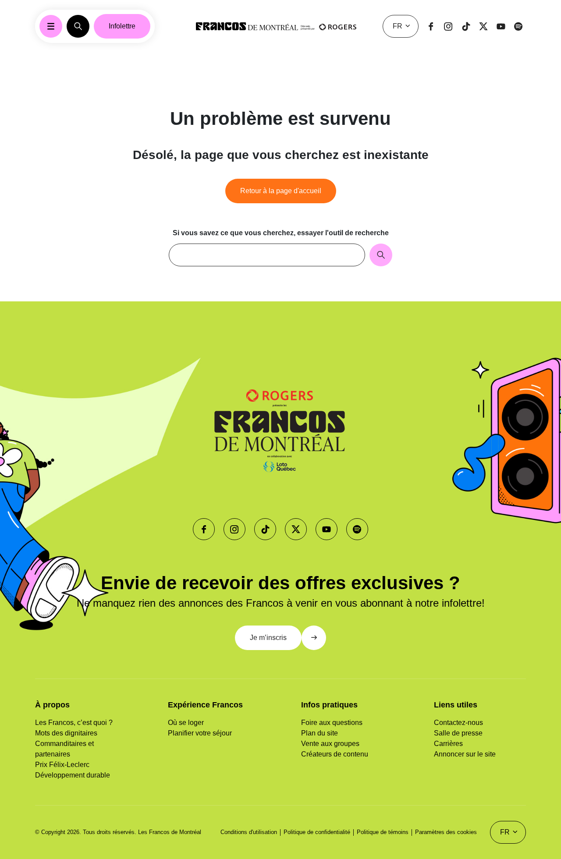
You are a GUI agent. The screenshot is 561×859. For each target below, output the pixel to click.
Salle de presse (458, 733)
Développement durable (72, 775)
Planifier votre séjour (200, 733)
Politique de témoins (382, 832)
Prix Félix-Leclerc (62, 764)
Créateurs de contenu (334, 754)
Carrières (448, 743)
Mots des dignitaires (66, 733)
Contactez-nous (458, 722)
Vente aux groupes (330, 743)
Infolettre (122, 26)
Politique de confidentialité (317, 832)
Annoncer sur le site (465, 754)
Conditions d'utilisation (248, 832)
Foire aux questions (331, 722)
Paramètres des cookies (446, 832)
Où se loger (186, 722)
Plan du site (319, 733)
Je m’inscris (268, 637)
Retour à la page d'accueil (280, 190)
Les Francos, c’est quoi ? (74, 722)
